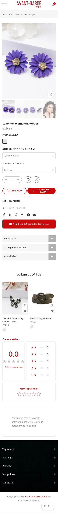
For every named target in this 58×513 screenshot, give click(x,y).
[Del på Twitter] (10, 214)
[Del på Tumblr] (22, 214)
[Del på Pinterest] (16, 214)
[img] (13, 361)
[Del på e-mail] (34, 214)
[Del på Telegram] (28, 214)
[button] (41, 347)
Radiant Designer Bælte (40, 318)
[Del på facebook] (3, 214)
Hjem (4, 14)
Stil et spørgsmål (11, 200)
